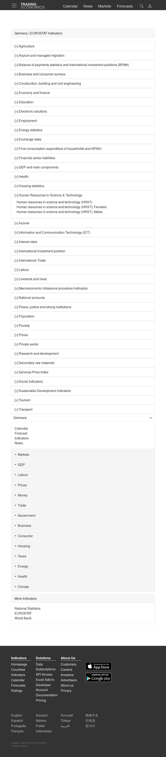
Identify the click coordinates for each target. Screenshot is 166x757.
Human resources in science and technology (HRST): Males (60, 211)
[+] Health (21, 176)
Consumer (24, 535)
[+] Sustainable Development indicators (43, 390)
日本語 (90, 720)
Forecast (21, 433)
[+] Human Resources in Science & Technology (48, 195)
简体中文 (91, 715)
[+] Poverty (22, 325)
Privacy (66, 690)
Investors (67, 674)
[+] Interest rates (26, 241)
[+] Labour (22, 269)
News (19, 443)
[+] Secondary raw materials (34, 362)
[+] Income (22, 223)
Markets (22, 454)
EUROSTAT (23, 613)
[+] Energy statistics (28, 130)
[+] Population (24, 316)
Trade (21, 505)
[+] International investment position (40, 251)
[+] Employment (26, 120)
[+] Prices (21, 334)
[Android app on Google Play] (98, 677)
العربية (65, 725)
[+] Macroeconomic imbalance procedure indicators (51, 288)
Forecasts (18, 685)
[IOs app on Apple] (98, 666)
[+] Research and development (37, 353)
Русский (67, 715)
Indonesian (44, 731)
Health (21, 576)
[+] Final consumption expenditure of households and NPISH (58, 148)
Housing (23, 546)
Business (23, 525)
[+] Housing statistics (29, 185)
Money (22, 495)
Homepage (19, 664)
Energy (22, 566)
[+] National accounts (30, 297)
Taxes (21, 556)
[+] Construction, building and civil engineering (48, 83)
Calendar (21, 428)
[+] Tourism (22, 400)
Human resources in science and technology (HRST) (54, 202)
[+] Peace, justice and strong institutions (43, 307)
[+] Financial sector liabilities (35, 157)
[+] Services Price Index (31, 372)
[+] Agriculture (24, 46)
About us (67, 685)
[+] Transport (23, 409)
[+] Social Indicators (29, 381)
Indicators (22, 438)
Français (17, 731)
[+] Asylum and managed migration (39, 55)
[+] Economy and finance (32, 92)
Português (18, 725)
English (16, 715)
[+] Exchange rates (28, 139)
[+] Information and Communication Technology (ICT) (52, 232)
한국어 (90, 725)
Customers (68, 664)
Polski (40, 725)
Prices (21, 485)
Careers (66, 669)
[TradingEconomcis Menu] (15, 5)
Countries (18, 669)
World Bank (23, 618)
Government (25, 515)
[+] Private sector (26, 344)
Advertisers (69, 680)
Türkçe (65, 720)
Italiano (41, 720)
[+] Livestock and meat (31, 279)
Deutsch (42, 715)
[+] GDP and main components (37, 167)
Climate (22, 586)
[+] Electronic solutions (31, 111)
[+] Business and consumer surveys (40, 74)
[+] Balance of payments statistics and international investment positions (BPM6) (72, 64)
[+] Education (24, 102)
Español (17, 720)
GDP (20, 464)
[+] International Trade (30, 260)
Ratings (16, 690)
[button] (150, 6)
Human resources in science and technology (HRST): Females (61, 206)
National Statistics (27, 608)
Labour (22, 474)
